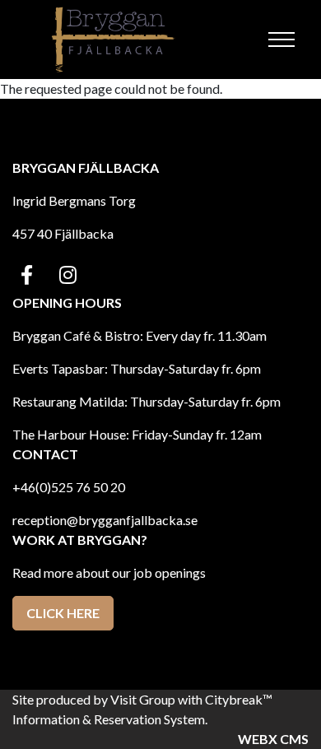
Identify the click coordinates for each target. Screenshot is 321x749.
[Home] (114, 39)
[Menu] (281, 39)
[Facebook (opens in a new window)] (26, 275)
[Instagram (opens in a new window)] (68, 275)
